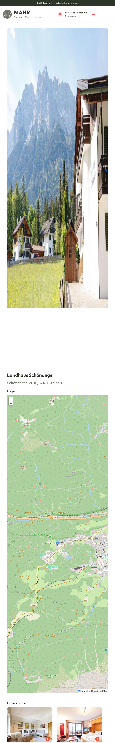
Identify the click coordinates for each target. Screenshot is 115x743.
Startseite (70, 12)
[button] (57, 543)
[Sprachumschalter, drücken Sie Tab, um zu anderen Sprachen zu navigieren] (96, 14)
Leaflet (84, 690)
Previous (96, 329)
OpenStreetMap (99, 690)
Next (103, 329)
